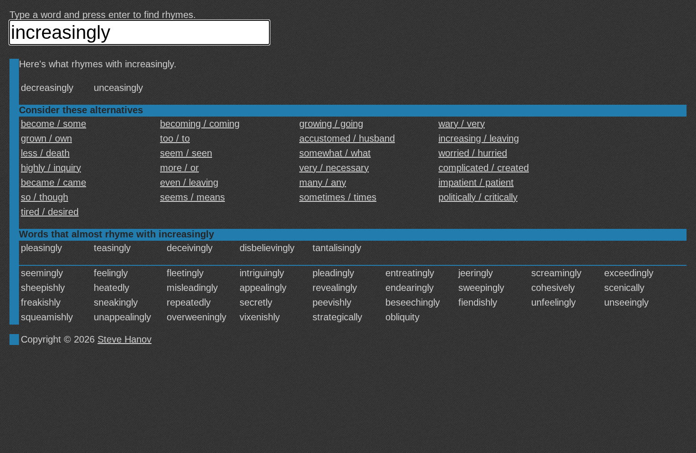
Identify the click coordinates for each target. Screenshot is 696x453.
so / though (44, 197)
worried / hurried (472, 153)
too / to (175, 138)
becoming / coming (200, 123)
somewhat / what (335, 153)
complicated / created (483, 168)
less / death (45, 153)
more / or (179, 168)
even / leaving (189, 182)
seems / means (192, 197)
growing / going (331, 123)
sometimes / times (337, 197)
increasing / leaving (478, 138)
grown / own (46, 138)
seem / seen (186, 153)
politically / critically (478, 197)
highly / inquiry (51, 168)
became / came (53, 182)
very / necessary (334, 168)
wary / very (461, 123)
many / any (322, 182)
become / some (53, 123)
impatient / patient (476, 182)
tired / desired (50, 212)
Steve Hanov (125, 339)
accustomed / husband (347, 138)
